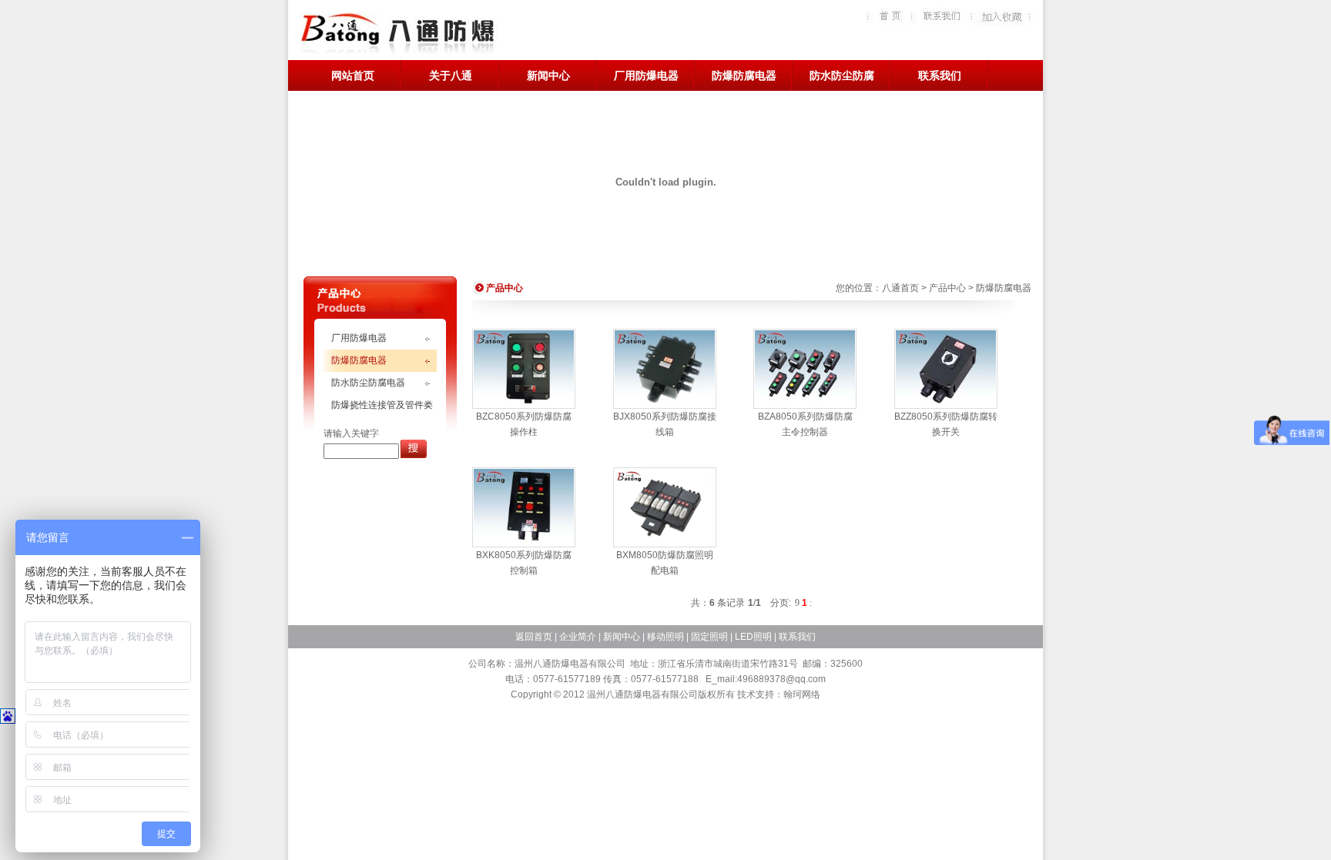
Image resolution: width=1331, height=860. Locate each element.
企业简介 (577, 636)
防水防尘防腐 (842, 75)
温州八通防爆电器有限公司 (397, 35)
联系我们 (939, 75)
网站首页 (352, 75)
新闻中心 (548, 75)
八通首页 (900, 288)
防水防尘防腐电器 (368, 382)
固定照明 (709, 636)
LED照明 (753, 636)
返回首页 (533, 636)
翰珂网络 (801, 694)
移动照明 (665, 636)
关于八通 (450, 75)
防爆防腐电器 (744, 75)
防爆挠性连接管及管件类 (382, 405)
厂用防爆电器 (646, 75)
